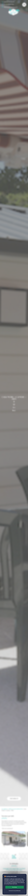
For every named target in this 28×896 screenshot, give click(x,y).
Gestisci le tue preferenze (14, 890)
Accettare (14, 887)
